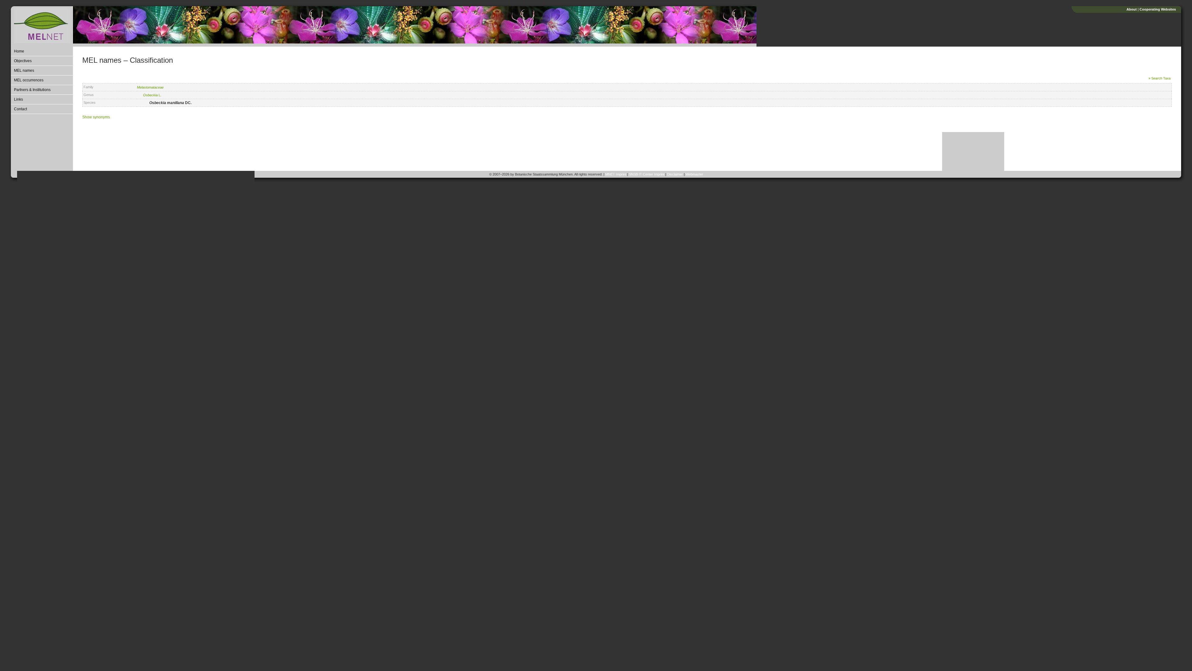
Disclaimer (675, 174)
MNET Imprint (615, 174)
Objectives (23, 61)
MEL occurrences (28, 80)
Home (19, 51)
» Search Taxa (1160, 78)
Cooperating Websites (1158, 9)
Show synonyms (96, 117)
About (1132, 9)
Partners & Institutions (32, 90)
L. (152, 95)
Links (18, 99)
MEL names (24, 70)
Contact (20, 109)
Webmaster (694, 174)
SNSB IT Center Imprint (646, 174)
